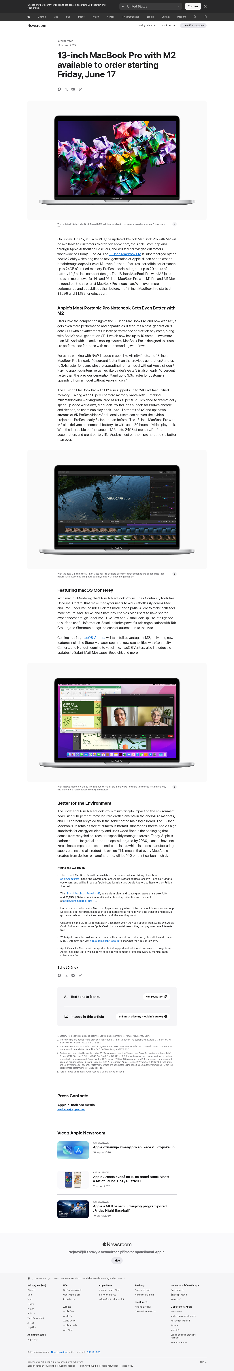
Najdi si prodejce (59, 1352)
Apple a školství (143, 1307)
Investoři (175, 1330)
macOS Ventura (93, 638)
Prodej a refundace (108, 1366)
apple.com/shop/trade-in (104, 940)
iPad (29, 1299)
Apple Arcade (70, 1325)
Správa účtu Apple (72, 1290)
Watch (30, 1309)
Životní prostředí (179, 1294)
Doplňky (31, 1327)
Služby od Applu (146, 25)
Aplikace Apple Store (109, 1290)
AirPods (31, 1313)
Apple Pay (32, 1339)
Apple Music (69, 1320)
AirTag (30, 1323)
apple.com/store (69, 878)
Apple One (68, 1311)
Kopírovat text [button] (154, 996)
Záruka (174, 1325)
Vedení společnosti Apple (183, 1316)
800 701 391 (93, 1352)
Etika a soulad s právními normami (183, 1336)
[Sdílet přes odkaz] (80, 89)
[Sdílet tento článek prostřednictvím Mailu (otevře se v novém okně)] (73, 89)
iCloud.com (69, 1299)
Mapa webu (127, 1366)
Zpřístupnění (177, 1290)
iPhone (30, 1304)
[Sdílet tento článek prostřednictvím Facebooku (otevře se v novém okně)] (59, 89)
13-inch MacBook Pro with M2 (82, 893)
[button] (151, 6)
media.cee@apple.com (71, 1109)
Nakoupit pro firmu (144, 1294)
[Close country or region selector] (205, 6)
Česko (203, 1362)
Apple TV (67, 1316)
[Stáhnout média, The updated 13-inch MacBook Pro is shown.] (174, 224)
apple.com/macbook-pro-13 (79, 900)
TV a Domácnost (35, 1318)
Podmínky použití (87, 1366)
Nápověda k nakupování (111, 1299)
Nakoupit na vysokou (145, 1311)
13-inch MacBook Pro (125, 254)
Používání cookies (66, 1366)
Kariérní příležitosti (180, 1320)
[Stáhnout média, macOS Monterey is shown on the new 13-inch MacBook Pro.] (174, 787)
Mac (29, 1294)
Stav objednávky (107, 1294)
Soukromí (175, 1299)
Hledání (194, 25)
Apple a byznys (142, 1290)
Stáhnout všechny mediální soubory (141, 1016)
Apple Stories (169, 25)
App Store (68, 1330)
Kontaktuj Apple (179, 1342)
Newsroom (36, 25)
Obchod (31, 1290)
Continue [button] (193, 6)
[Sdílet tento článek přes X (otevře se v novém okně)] (66, 89)
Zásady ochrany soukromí (40, 1366)
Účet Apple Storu (71, 1294)
